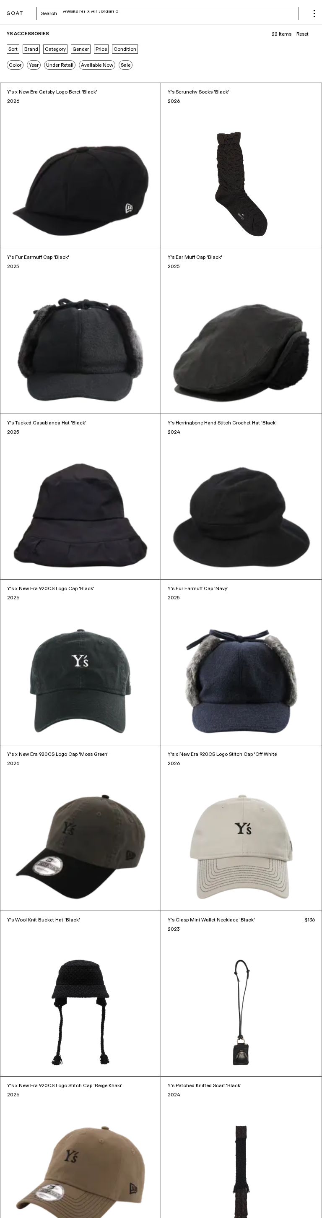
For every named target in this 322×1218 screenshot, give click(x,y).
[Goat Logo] (15, 13)
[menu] (314, 14)
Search (114, 13)
